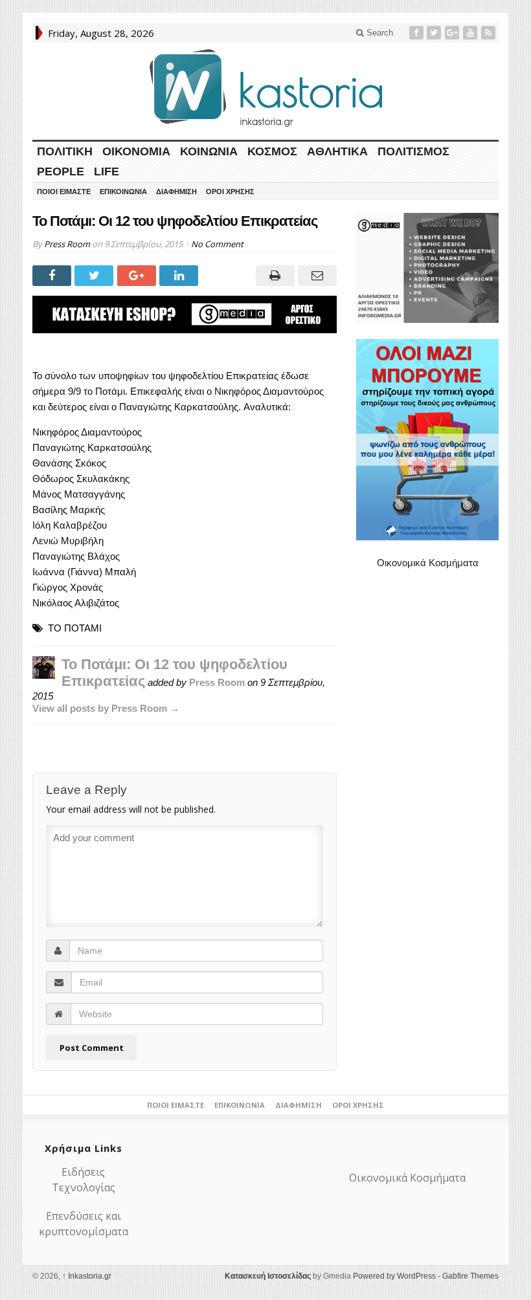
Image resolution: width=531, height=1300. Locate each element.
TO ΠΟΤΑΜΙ (75, 627)
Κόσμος (272, 151)
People (60, 171)
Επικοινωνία (123, 191)
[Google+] (453, 32)
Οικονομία (136, 151)
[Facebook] (418, 32)
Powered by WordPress (394, 1276)
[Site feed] (489, 32)
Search (378, 33)
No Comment (217, 244)
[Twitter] (435, 32)
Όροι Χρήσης (230, 191)
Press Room (67, 244)
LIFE (106, 171)
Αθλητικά (337, 151)
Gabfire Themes (470, 1276)
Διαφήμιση (176, 191)
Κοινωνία (209, 151)
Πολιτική (65, 151)
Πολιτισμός (413, 151)
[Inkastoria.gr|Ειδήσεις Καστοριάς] (265, 88)
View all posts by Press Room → (105, 708)
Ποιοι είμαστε (64, 191)
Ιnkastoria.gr (86, 1276)
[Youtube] (471, 32)
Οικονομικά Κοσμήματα (428, 562)
